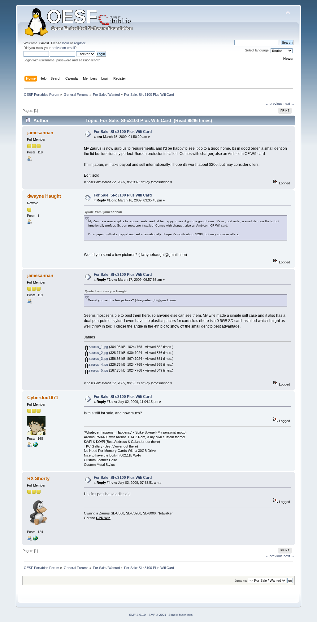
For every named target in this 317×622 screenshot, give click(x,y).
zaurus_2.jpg (98, 353)
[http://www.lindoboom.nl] (35, 539)
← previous (274, 103)
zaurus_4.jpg (98, 364)
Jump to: (241, 580)
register (79, 43)
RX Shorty (38, 478)
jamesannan (40, 132)
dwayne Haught (44, 196)
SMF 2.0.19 (137, 614)
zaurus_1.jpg (98, 347)
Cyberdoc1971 (42, 397)
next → (289, 103)
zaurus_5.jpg (98, 370)
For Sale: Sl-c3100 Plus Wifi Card (123, 132)
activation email (63, 48)
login (65, 43)
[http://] (35, 446)
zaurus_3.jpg (98, 358)
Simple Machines (180, 614)
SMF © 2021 (158, 614)
